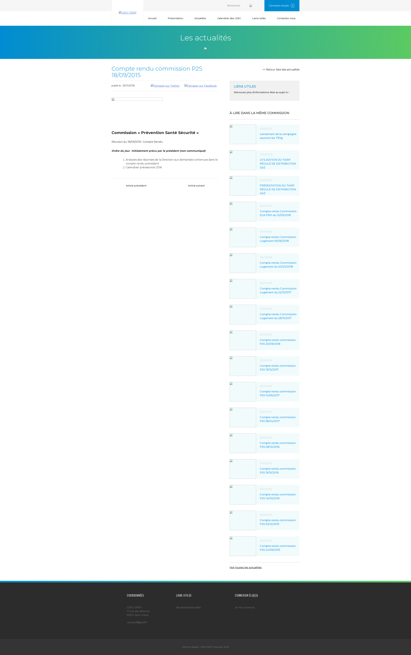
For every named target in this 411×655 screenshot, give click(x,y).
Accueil (152, 18)
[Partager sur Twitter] (165, 86)
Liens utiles (259, 18)
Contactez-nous (286, 18)
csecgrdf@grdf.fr (137, 622)
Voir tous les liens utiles (188, 607)
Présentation (175, 18)
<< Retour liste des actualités (280, 69)
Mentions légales (190, 647)
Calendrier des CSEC (229, 18)
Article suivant (196, 185)
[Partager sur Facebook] (200, 86)
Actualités (200, 18)
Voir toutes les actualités (246, 567)
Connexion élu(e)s (279, 5)
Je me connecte (245, 607)
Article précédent (136, 185)
